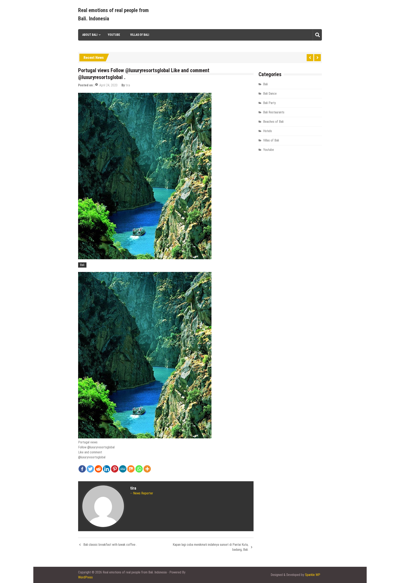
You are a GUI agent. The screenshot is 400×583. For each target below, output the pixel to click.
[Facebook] (82, 469)
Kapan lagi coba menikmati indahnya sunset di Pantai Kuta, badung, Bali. (210, 547)
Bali (82, 265)
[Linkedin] (106, 469)
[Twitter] (90, 469)
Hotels (267, 131)
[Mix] (131, 469)
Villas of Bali (139, 34)
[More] (147, 469)
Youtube (114, 34)
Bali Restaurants (273, 112)
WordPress (85, 577)
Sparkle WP (312, 575)
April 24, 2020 (108, 85)
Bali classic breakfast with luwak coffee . (110, 545)
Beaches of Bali (273, 122)
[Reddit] (98, 469)
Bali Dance (270, 94)
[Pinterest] (114, 469)
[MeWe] (122, 469)
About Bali (90, 34)
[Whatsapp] (139, 469)
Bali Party (269, 103)
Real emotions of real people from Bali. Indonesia (113, 14)
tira (128, 85)
